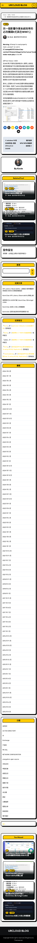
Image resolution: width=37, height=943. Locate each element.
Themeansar (18, 940)
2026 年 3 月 (7, 395)
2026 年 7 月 (7, 376)
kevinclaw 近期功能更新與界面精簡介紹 (16, 312)
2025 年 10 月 (7, 418)
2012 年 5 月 (7, 707)
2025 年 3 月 (7, 451)
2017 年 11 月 (7, 598)
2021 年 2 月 (7, 574)
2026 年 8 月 (7, 371)
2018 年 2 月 (7, 589)
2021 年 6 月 (7, 565)
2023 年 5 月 (7, 522)
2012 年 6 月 (7, 702)
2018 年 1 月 (7, 593)
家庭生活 (5, 773)
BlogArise (28, 938)
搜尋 (18, 265)
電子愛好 (5, 816)
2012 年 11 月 (7, 693)
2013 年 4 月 (7, 678)
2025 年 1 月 (7, 461)
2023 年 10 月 (7, 499)
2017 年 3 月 (7, 622)
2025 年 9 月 (7, 423)
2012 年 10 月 (7, 697)
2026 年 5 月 (7, 385)
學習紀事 (5, 769)
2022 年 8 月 (7, 537)
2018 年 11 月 (7, 579)
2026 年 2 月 (7, 399)
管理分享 (5, 806)
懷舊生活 (5, 778)
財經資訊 (5, 811)
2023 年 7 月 (7, 513)
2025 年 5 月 (7, 442)
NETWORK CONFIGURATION (12, 754)
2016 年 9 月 (7, 650)
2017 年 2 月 (7, 626)
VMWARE (5, 764)
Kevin (11, 37)
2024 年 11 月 (7, 470)
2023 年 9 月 (7, 504)
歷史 (4, 797)
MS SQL (5, 750)
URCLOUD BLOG (18, 5)
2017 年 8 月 (7, 608)
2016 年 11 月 (7, 641)
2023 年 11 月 (7, 494)
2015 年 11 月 (7, 664)
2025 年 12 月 (7, 409)
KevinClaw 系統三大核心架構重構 (17, 234)
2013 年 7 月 (7, 674)
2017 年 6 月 (7, 617)
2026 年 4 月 (7, 390)
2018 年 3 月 (7, 584)
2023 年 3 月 (7, 527)
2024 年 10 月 (7, 475)
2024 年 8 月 (7, 485)
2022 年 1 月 (7, 546)
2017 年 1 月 (7, 631)
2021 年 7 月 (7, 560)
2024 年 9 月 (7, 480)
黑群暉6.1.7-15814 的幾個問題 (21, 333)
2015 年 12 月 (7, 660)
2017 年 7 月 (7, 612)
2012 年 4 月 (7, 712)
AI (6, 188)
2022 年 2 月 (7, 541)
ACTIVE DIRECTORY (9, 731)
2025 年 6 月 (7, 437)
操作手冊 (5, 787)
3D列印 (5, 726)
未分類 (5, 792)
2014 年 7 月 (7, 669)
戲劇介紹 (5, 783)
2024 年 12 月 (7, 466)
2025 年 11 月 (7, 414)
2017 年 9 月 (7, 603)
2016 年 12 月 (7, 636)
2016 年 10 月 (7, 645)
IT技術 (6, 24)
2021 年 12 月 (7, 551)
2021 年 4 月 (7, 570)
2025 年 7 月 (7, 433)
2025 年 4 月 (7, 447)
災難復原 (5, 802)
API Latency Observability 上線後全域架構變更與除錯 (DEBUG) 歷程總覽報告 (18, 855)
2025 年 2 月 (7, 456)
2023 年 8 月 (7, 508)
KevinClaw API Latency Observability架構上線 (14, 192)
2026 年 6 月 (7, 381)
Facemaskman (9, 354)
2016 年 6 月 (7, 655)
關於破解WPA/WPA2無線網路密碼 (26, 143)
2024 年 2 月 (7, 489)
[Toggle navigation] (2, 5)
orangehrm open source (11, 759)
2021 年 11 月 (7, 556)
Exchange (6, 740)
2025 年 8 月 (7, 428)
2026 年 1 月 (7, 404)
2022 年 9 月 (7, 532)
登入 (12, 253)
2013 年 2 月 (7, 683)
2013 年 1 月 (7, 688)
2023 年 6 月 (7, 518)
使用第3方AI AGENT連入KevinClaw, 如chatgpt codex (18, 213)
